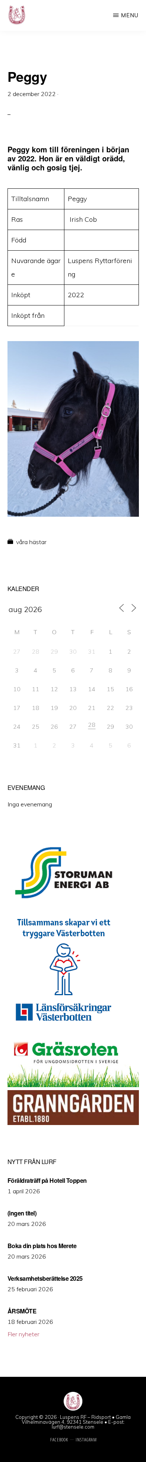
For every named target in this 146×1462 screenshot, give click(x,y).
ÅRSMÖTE (22, 1311)
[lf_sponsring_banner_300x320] (63, 1026)
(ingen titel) (22, 1213)
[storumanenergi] (63, 903)
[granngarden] (73, 1123)
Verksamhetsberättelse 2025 (45, 1278)
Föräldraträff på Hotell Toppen (47, 1180)
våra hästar (31, 542)
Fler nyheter (23, 1334)
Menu (130, 15)
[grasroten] (73, 1085)
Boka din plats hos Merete (42, 1245)
